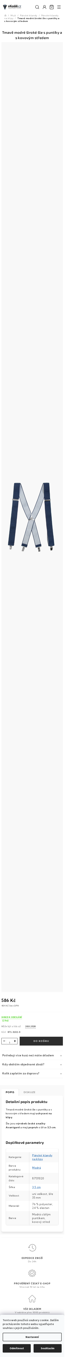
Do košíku (41, 1041)
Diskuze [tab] (29, 1092)
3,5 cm (36, 1187)
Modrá (36, 1167)
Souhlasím (47, 1348)
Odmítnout (17, 1348)
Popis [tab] (10, 1092)
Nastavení (32, 1337)
